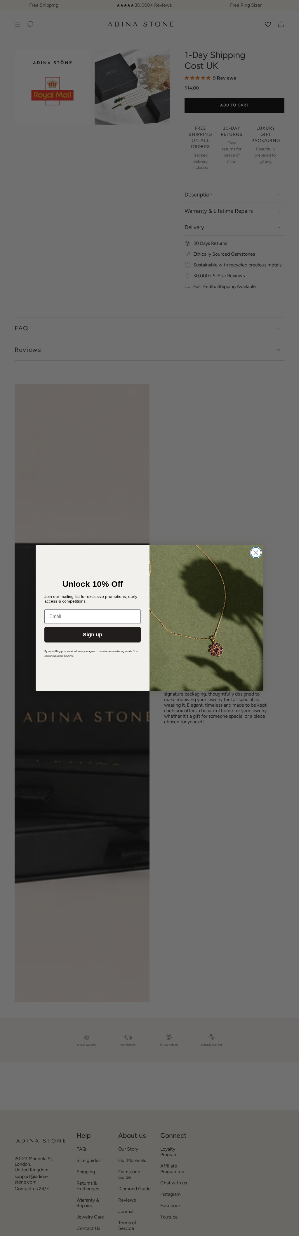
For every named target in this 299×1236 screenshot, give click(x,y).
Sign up (92, 635)
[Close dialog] (256, 552)
